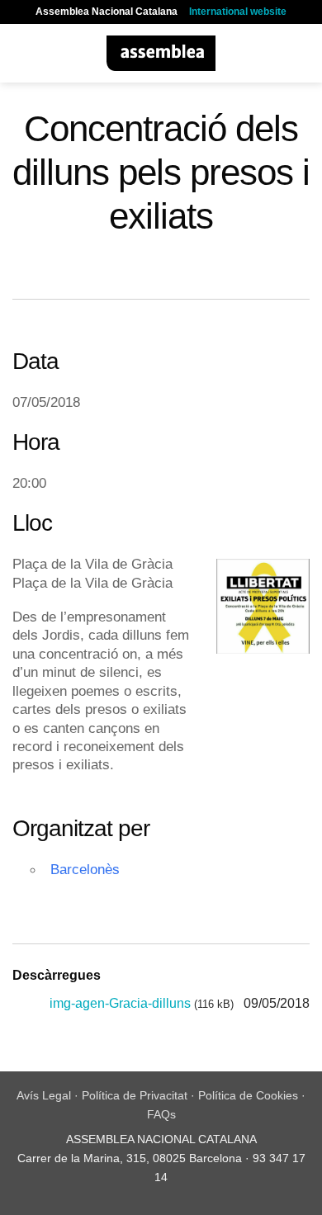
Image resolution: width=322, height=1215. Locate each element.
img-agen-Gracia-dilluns (120, 1003)
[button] (22, 53)
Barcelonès (85, 869)
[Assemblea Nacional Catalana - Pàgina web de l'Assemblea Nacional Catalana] (161, 53)
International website (237, 11)
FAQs (161, 1114)
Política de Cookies (248, 1095)
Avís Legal (44, 1095)
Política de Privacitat (134, 1095)
